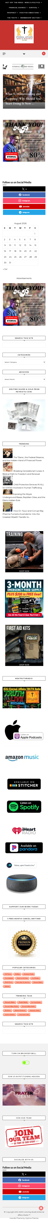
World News (8, 982)
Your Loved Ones (22, 978)
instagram (26, 201)
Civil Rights (35, 978)
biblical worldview (20, 1010)
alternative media (35, 1010)
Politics (17, 974)
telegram (26, 212)
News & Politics (32, 2)
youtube (26, 206)
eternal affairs (10, 1002)
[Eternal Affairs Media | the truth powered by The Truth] (24, 34)
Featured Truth (28, 974)
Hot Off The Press (14, 2)
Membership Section (30, 18)
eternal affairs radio (28, 1006)
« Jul (5, 269)
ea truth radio (36, 1002)
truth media (23, 1002)
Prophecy (11, 13)
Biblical (7, 986)
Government (9, 978)
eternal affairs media (11, 1006)
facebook (26, 195)
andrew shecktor (10, 1014)
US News (8, 974)
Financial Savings (17, 8)
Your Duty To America (22, 982)
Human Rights (38, 982)
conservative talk (24, 1014)
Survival (33, 8)
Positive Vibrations (29, 13)
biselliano (8, 1010)
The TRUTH (12, 18)
